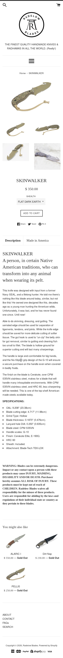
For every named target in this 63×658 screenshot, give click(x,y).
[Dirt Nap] (47, 541)
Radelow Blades (30, 645)
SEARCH (8, 626)
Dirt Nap (47, 553)
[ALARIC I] (16, 541)
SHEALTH (31, 196)
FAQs (6, 622)
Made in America (38, 240)
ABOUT (7, 614)
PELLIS (16, 586)
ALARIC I (16, 553)
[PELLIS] (16, 574)
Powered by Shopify (48, 645)
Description (13, 240)
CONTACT (8, 618)
